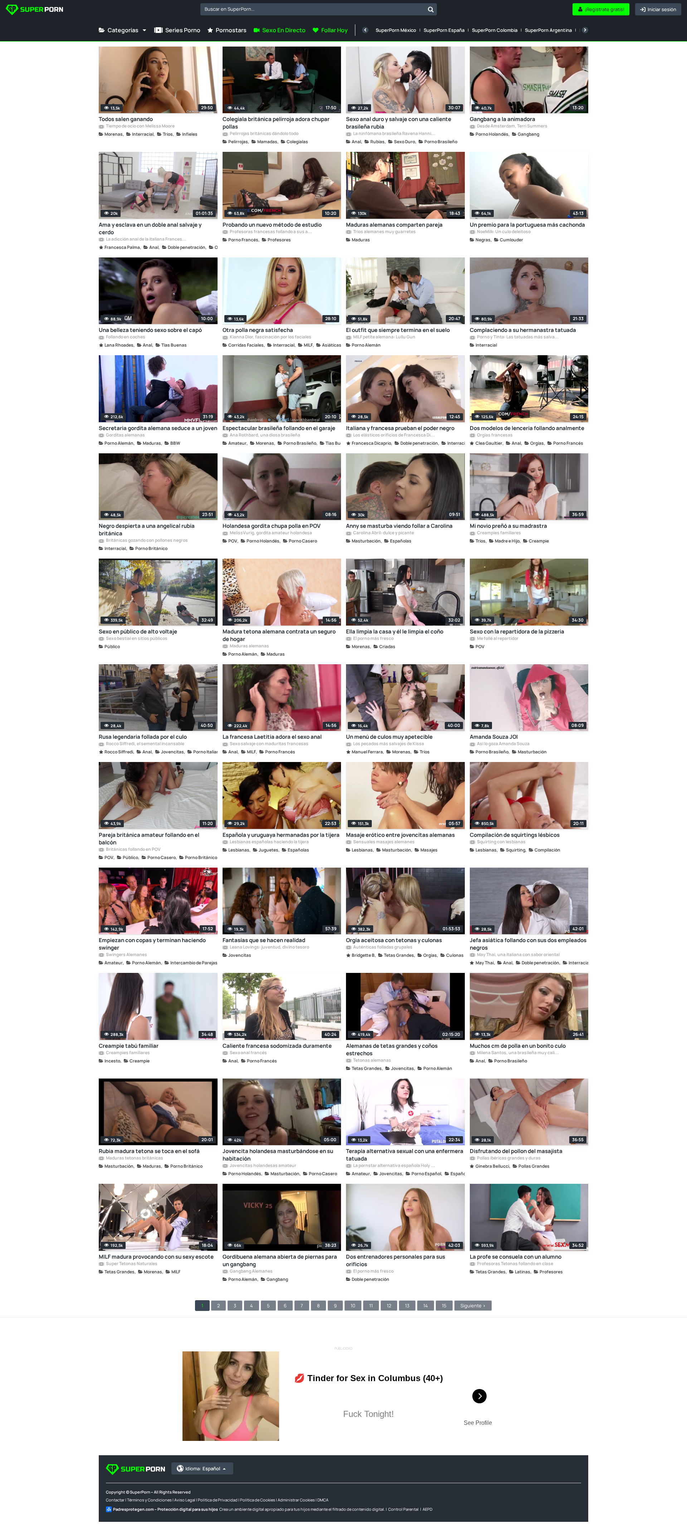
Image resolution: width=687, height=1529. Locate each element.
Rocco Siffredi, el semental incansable (144, 744)
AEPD (427, 1509)
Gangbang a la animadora (502, 119)
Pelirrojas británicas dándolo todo (263, 133)
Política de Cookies (257, 1500)
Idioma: (202, 1468)
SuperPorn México (396, 30)
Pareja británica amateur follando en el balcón (149, 838)
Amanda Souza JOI (494, 737)
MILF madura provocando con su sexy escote (156, 1256)
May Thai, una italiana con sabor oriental (518, 955)
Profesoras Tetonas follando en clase (514, 1264)
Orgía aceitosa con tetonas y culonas (394, 940)
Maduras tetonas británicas (134, 1158)
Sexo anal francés (248, 1053)
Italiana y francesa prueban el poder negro (400, 428)
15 (444, 1305)
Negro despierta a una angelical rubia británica (147, 529)
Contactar (115, 1500)
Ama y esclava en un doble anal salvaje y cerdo (150, 228)
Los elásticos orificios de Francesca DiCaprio (394, 435)
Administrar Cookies (296, 1500)
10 (353, 1305)
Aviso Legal (184, 1500)
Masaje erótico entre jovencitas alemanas (400, 835)
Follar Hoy (334, 30)
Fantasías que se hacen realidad (264, 940)
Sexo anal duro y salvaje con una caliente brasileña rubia (398, 122)
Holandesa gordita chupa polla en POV (272, 526)
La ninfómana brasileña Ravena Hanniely (394, 133)
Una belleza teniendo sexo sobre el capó (150, 330)
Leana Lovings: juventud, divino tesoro (269, 947)
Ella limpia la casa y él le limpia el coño (394, 631)
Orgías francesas (494, 435)
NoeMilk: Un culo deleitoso (503, 232)
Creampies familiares (498, 533)
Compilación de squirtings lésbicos (515, 835)
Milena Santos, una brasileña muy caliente (518, 1053)
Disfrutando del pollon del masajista (516, 1151)
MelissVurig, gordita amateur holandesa (270, 533)
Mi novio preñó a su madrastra (508, 526)
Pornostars (231, 30)
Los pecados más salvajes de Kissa (388, 744)
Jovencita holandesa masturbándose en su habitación (278, 1154)
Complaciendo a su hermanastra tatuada (523, 330)
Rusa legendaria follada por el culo (143, 737)
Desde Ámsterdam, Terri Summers (511, 126)
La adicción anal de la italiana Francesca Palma (147, 239)
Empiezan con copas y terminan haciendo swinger (152, 943)
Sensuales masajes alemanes (383, 842)
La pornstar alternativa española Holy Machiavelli (394, 1165)
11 (371, 1305)
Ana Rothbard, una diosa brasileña (264, 435)
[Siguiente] (585, 30)
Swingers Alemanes (126, 955)
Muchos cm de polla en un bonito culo (518, 1046)
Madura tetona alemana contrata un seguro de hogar (279, 635)
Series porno (182, 30)
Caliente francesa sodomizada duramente (277, 1046)
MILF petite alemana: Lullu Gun (383, 337)
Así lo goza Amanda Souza (503, 744)
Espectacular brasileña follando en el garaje (279, 428)
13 (407, 1305)
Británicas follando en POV (133, 849)
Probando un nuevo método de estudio (272, 224)
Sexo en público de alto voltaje (138, 631)
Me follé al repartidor (497, 638)
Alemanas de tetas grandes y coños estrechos (392, 1049)
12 (389, 1305)
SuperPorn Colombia (494, 30)
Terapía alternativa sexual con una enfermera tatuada (404, 1154)
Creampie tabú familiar (129, 1046)
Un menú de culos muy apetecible (389, 737)
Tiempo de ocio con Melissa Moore (140, 126)
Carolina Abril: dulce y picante (383, 533)
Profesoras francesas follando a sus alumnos (271, 232)
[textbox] (312, 9)
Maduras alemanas (249, 646)
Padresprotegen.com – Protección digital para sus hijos (165, 1509)
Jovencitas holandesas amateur (262, 1165)
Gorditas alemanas (125, 435)
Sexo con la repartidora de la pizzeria (517, 631)
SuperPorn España (444, 30)
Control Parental (403, 1509)
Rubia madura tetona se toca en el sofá (149, 1151)
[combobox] (318, 9)
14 (425, 1305)
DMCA (322, 1500)
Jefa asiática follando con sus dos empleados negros (528, 943)
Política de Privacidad (218, 1500)
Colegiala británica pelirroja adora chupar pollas (276, 122)
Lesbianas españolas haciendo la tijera (269, 842)
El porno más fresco (373, 638)
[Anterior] (365, 30)
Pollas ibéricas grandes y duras (508, 1158)
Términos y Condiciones (149, 1500)
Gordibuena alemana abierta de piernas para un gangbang (280, 1260)
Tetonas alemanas (371, 1060)
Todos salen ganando (126, 119)
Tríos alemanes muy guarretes (384, 232)
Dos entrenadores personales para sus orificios (395, 1260)
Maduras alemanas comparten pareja (394, 224)
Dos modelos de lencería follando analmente (527, 428)
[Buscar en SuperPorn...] (431, 9)
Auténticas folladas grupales (382, 947)
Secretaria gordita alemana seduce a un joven (158, 428)
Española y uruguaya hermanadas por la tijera (281, 835)
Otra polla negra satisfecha (258, 330)
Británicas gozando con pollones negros (146, 540)
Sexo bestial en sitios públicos (136, 638)
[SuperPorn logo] (34, 10)
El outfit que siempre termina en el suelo (398, 330)
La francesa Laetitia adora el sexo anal (272, 737)
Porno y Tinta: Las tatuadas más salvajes (518, 337)
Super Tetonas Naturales (131, 1264)
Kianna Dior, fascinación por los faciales (270, 337)
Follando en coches (125, 337)
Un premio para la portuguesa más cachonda (527, 224)
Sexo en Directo (284, 30)
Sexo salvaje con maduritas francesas (268, 744)
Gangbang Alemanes (251, 1271)
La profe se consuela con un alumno (515, 1256)
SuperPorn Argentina (548, 30)
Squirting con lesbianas (501, 842)
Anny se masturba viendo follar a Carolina (399, 526)
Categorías (123, 30)
